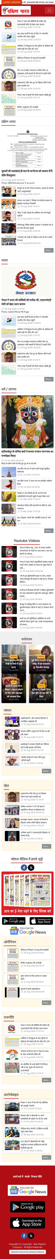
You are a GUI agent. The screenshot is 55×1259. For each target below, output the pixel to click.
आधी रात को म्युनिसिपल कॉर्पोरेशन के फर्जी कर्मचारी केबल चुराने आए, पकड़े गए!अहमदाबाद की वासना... (36, 621)
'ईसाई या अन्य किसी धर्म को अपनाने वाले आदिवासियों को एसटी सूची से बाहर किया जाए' (33, 494)
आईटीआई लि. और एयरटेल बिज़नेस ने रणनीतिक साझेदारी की (34, 720)
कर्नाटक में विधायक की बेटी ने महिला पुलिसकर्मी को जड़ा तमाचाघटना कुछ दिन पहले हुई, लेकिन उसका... (36, 593)
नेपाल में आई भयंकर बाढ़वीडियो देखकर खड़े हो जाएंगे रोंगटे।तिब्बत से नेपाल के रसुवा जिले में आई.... (36, 564)
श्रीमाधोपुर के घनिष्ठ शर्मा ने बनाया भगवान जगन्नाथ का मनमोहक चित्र (27, 453)
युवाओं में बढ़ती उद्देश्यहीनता (30, 989)
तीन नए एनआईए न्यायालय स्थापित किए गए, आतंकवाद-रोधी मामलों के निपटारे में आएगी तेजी (34, 72)
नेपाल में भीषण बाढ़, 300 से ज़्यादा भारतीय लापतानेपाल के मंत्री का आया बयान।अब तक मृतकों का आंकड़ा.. (36, 550)
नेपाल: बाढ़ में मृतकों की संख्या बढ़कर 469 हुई (34, 94)
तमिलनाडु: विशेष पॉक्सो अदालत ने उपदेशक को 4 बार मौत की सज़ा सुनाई (35, 226)
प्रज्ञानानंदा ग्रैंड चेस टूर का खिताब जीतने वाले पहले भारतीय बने (34, 84)
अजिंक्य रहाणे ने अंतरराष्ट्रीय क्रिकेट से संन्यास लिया (35, 834)
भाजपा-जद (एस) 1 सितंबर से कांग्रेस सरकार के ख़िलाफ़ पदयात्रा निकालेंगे (34, 202)
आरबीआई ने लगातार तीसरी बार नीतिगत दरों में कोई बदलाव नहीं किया (35, 746)
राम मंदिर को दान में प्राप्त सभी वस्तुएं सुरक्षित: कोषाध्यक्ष (33, 470)
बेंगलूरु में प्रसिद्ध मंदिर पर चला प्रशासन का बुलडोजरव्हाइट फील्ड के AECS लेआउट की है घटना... (36, 607)
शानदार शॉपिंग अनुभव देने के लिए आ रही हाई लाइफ (35, 733)
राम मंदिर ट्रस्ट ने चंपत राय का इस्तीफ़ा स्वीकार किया (34, 482)
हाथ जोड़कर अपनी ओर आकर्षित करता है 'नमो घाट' (33, 519)
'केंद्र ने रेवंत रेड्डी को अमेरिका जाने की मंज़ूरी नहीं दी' (33, 214)
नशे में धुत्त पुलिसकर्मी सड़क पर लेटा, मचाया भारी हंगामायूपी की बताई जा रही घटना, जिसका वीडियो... (36, 579)
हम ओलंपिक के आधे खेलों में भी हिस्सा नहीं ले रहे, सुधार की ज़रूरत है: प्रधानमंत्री (34, 1067)
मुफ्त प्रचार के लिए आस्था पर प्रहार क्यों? (34, 977)
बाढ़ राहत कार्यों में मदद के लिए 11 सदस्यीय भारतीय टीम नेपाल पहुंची (32, 35)
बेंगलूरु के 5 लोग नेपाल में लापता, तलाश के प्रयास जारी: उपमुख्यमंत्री (35, 189)
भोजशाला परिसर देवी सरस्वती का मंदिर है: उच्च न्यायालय (34, 507)
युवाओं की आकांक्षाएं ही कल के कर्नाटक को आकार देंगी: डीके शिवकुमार (27, 173)
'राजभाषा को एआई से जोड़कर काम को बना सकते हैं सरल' (34, 238)
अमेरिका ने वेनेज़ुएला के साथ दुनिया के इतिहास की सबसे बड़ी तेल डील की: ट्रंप (35, 47)
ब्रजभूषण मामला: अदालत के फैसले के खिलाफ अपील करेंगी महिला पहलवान (34, 821)
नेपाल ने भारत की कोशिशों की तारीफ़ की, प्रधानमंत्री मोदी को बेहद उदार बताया (31, 23)
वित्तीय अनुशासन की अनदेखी (27, 107)
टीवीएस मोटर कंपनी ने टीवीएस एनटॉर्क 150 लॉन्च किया (34, 1130)
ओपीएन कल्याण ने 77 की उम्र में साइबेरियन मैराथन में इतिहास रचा (32, 808)
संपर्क (27, 1176)
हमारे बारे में (18, 1176)
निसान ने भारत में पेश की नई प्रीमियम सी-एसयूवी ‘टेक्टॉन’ (34, 1104)
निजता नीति (36, 1176)
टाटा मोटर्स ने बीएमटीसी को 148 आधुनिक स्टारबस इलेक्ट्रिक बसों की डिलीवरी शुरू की (34, 1144)
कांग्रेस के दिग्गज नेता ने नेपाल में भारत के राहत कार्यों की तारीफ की (35, 1053)
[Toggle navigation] (49, 10)
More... (49, 250)
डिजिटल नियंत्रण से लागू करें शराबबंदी (31, 58)
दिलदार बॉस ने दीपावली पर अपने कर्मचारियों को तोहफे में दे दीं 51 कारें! (34, 1117)
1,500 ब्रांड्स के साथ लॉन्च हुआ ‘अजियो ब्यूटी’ (33, 759)
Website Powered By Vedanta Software (27, 1252)
